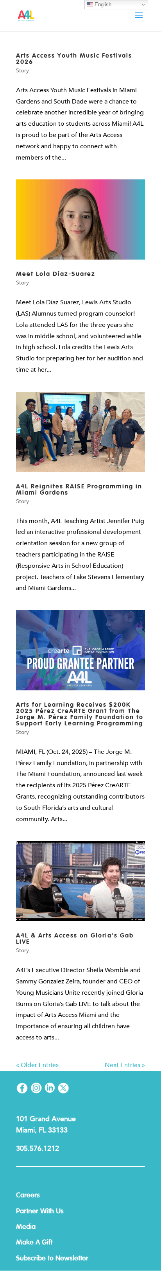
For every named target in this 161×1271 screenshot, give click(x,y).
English (102, 4)
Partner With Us (40, 1211)
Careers (28, 1195)
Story (22, 70)
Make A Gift (34, 1242)
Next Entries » (125, 1065)
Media (26, 1227)
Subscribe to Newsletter (52, 1258)
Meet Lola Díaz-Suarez (55, 274)
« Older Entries (37, 1065)
